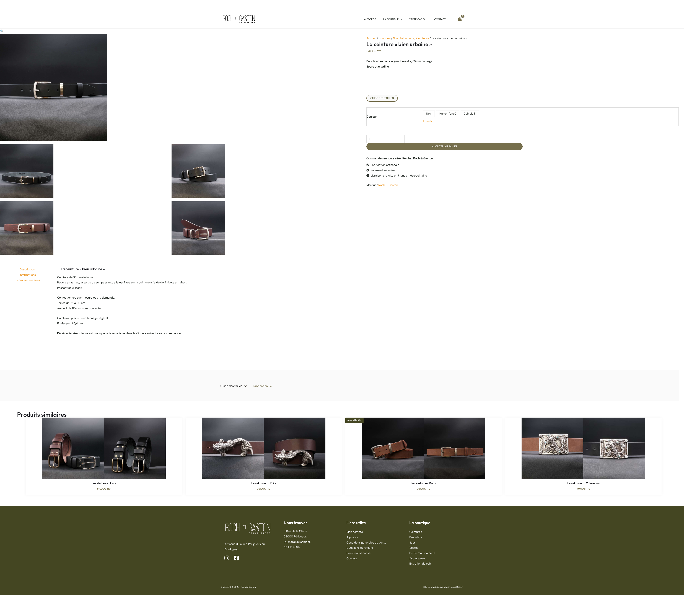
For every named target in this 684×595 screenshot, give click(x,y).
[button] (400, 19)
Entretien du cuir (420, 563)
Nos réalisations (403, 38)
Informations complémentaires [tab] (28, 277)
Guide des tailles (382, 98)
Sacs (412, 542)
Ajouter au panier (444, 146)
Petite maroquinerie (422, 553)
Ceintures (422, 38)
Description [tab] (27, 269)
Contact (351, 558)
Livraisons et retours (359, 548)
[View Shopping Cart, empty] (459, 19)
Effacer (427, 121)
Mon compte (354, 532)
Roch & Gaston (388, 185)
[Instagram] (227, 558)
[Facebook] (236, 558)
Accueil (371, 38)
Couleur (372, 116)
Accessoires (417, 558)
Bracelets (415, 537)
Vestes (413, 548)
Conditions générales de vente (366, 542)
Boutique (384, 38)
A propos (352, 537)
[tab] (233, 386)
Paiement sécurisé (358, 553)
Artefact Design (455, 587)
